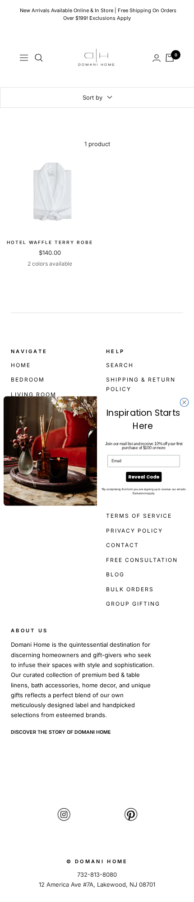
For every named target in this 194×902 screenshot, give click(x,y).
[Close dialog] (184, 402)
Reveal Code (143, 477)
